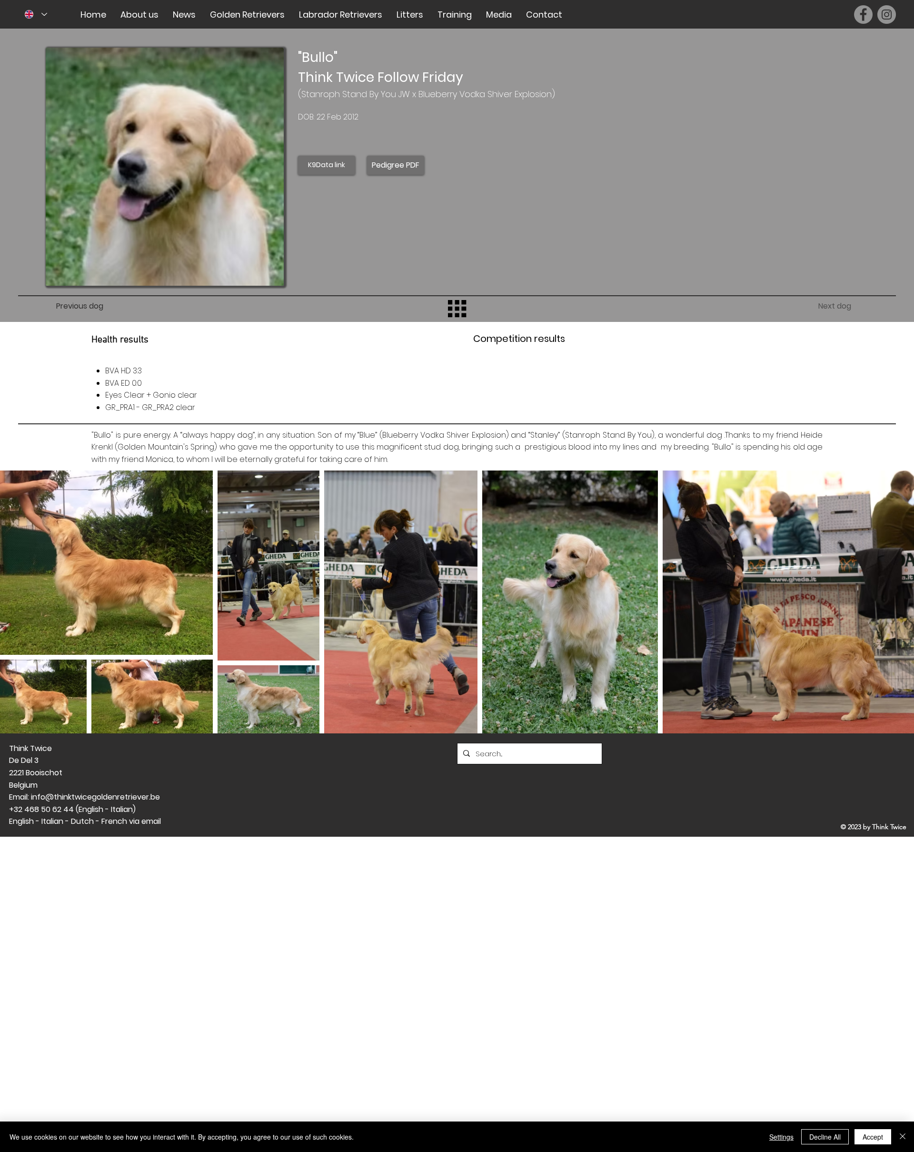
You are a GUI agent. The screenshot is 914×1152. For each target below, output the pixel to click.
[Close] (902, 1136)
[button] (139, 14)
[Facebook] (863, 14)
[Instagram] (886, 14)
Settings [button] (781, 1137)
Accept (873, 1137)
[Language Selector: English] (36, 14)
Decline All (825, 1137)
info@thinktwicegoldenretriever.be (95, 796)
